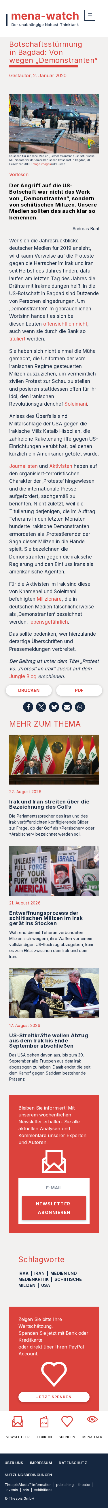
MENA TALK (92, 1437)
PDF (79, 690)
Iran (39, 1273)
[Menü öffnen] (89, 15)
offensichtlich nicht (65, 324)
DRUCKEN (28, 690)
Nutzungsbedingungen (28, 1475)
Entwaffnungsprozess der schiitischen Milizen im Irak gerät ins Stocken (46, 918)
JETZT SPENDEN (54, 1397)
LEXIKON (44, 1437)
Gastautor (20, 75)
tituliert (17, 339)
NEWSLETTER (18, 1437)
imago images (41, 164)
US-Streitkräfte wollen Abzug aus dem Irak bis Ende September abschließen (48, 1040)
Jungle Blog (23, 676)
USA (45, 1285)
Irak (23, 1273)
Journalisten (23, 466)
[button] (28, 707)
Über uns (14, 1463)
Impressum (41, 1463)
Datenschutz (73, 1463)
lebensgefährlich (48, 622)
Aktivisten (60, 466)
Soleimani (76, 404)
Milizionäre (49, 599)
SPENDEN (67, 1437)
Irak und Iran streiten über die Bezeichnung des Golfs (49, 804)
